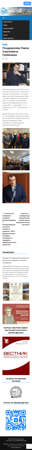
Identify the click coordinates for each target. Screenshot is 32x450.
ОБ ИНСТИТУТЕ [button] (7, 22)
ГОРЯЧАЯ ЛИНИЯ (8, 28)
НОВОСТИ (5, 44)
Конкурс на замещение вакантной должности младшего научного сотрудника (15, 260)
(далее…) (5, 278)
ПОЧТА (5, 35)
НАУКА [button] (5, 25)
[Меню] (3, 18)
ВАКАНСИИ (6, 31)
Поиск (27, 3)
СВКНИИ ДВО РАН (21, 440)
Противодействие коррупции (16, 439)
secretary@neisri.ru (16, 447)
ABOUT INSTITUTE (8, 38)
